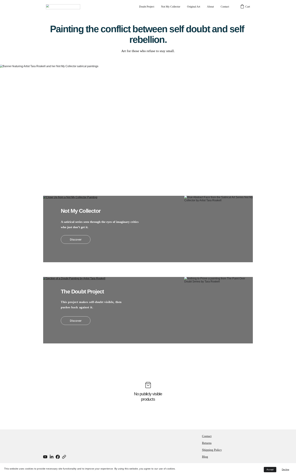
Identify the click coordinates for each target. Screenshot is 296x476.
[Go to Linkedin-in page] (52, 457)
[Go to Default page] (64, 457)
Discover (76, 239)
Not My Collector (170, 6)
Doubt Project (146, 6)
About (210, 6)
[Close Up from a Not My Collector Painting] (148, 229)
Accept (270, 469)
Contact (225, 6)
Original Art (193, 6)
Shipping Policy (212, 450)
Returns (207, 443)
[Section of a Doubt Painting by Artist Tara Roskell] (148, 310)
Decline (285, 469)
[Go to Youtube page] (45, 457)
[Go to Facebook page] (58, 457)
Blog (205, 456)
